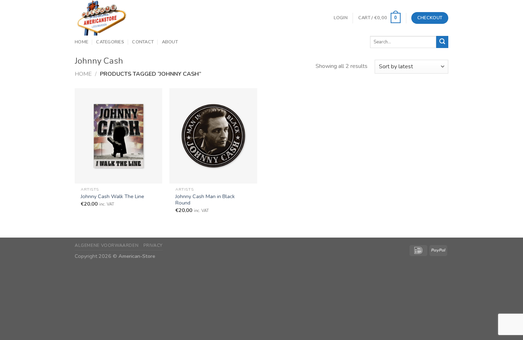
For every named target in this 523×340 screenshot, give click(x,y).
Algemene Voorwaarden (106, 245)
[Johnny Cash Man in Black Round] (213, 135)
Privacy (153, 245)
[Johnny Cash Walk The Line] (119, 135)
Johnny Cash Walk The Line (112, 196)
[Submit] (442, 42)
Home (81, 42)
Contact (143, 42)
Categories (110, 42)
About (170, 42)
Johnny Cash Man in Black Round (205, 199)
